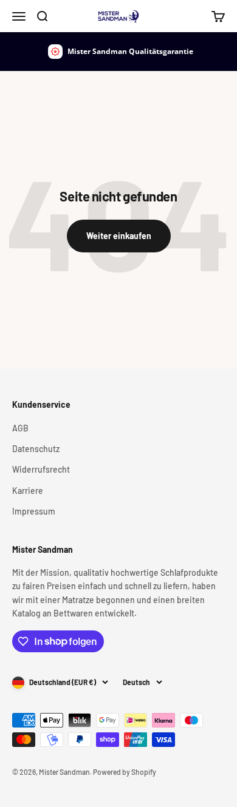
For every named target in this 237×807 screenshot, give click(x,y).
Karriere (27, 490)
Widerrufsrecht (41, 469)
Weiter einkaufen (118, 236)
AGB (20, 428)
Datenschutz (36, 449)
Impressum (33, 511)
